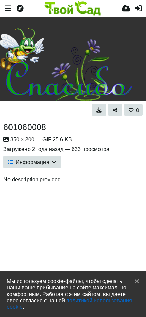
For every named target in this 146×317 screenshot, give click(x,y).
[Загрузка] (126, 8)
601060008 (24, 127)
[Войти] (138, 8)
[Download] (99, 110)
